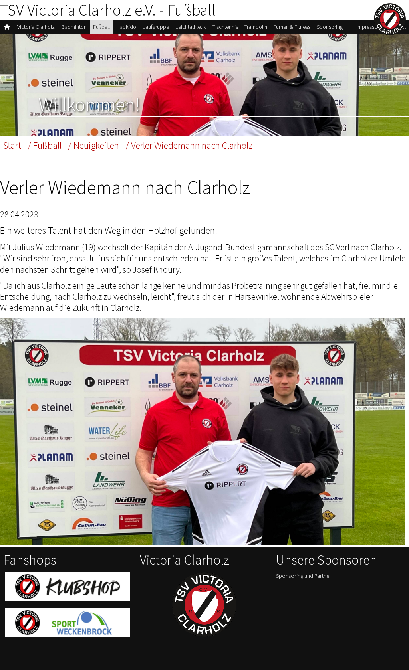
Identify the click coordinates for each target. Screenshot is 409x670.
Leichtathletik (190, 26)
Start (12, 145)
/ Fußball (45, 145)
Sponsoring (330, 26)
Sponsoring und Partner (303, 575)
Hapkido (126, 26)
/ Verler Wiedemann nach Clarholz (188, 145)
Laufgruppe (156, 26)
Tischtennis (225, 26)
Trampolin (255, 26)
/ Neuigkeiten (93, 145)
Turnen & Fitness (292, 26)
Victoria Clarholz (36, 26)
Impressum (368, 26)
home (7, 27)
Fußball (101, 26)
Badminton (74, 26)
